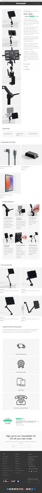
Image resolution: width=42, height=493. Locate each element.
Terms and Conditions (19, 470)
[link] (8, 133)
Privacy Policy (18, 472)
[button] (3, 3)
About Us (17, 456)
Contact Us (17, 459)
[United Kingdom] (4, 481)
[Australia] (16, 481)
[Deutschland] (8, 481)
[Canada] (14, 481)
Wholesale (17, 463)
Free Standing (5, 456)
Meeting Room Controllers (8, 470)
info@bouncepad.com (33, 468)
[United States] (12, 481)
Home (24, 9)
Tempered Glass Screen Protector (6, 194)
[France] (6, 481)
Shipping (17, 461)
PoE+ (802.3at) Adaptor (25, 166)
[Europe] (10, 481)
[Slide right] (23, 321)
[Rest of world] (18, 481)
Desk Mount (5, 459)
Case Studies (18, 468)
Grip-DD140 (23, 289)
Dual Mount (5, 465)
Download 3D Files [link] (32, 133)
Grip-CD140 (28, 9)
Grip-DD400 (2, 317)
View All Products (6, 475)
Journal (16, 465)
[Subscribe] (29, 446)
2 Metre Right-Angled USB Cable (6, 166)
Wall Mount (5, 463)
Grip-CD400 (2, 289)
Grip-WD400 (23, 317)
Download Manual (8, 133)
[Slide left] (19, 321)
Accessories (5, 472)
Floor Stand (5, 461)
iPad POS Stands (6, 468)
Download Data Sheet (19, 134)
